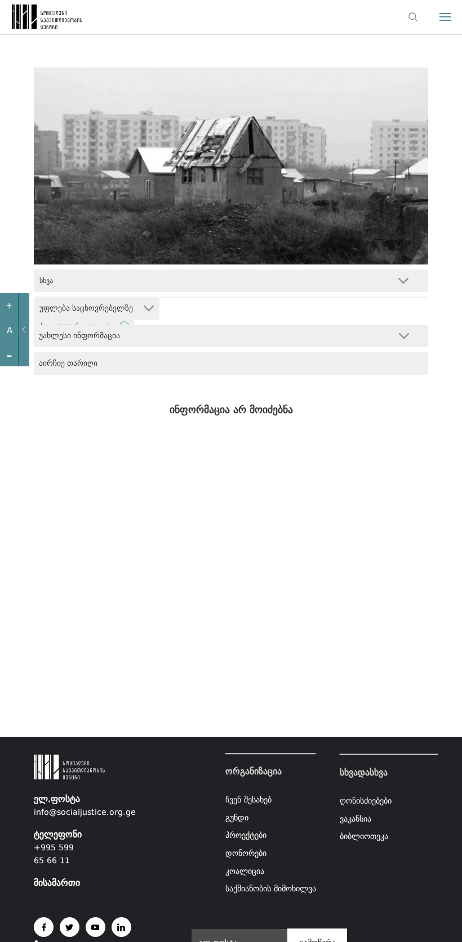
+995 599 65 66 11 (54, 854)
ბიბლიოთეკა (364, 836)
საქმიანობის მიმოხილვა (270, 888)
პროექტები (245, 835)
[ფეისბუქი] (44, 927)
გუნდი (236, 817)
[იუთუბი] (95, 927)
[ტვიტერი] (69, 927)
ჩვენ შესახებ (248, 799)
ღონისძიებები (366, 800)
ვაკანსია (355, 818)
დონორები (245, 853)
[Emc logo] (29, 19)
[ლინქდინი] (121, 927)
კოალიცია (244, 871)
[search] (413, 17)
